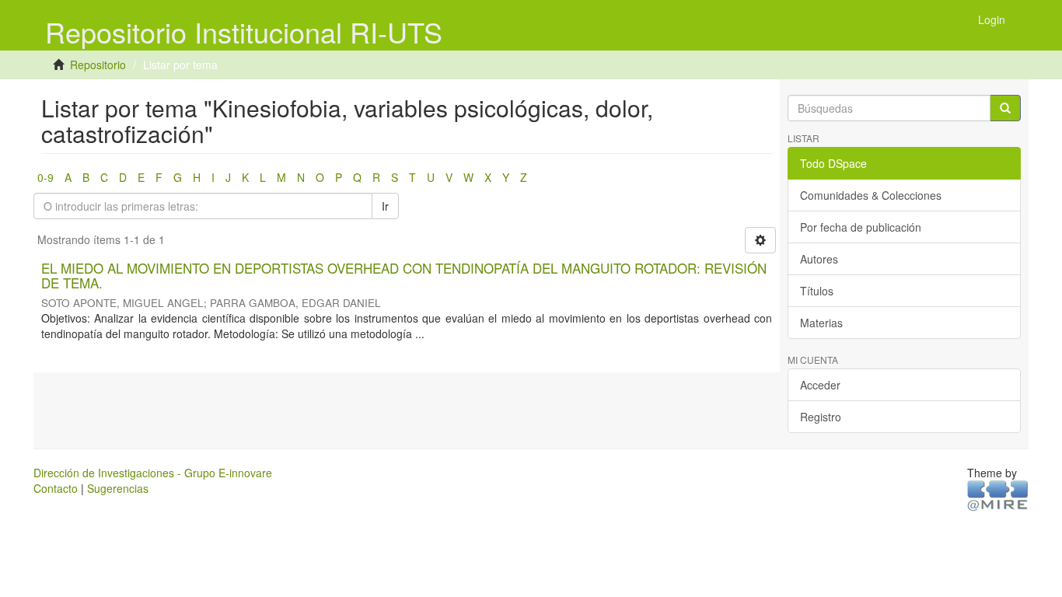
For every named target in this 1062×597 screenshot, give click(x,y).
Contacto (55, 488)
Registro (820, 416)
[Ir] (1005, 108)
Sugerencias (117, 488)
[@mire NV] (998, 495)
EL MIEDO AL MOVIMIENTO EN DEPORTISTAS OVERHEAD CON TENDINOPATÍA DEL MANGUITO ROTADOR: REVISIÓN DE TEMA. (404, 275)
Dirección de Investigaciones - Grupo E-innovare (152, 472)
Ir (385, 206)
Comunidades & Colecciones (870, 195)
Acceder (820, 385)
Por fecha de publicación (860, 227)
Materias (821, 322)
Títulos (816, 290)
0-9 (45, 177)
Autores (819, 259)
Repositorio (98, 64)
